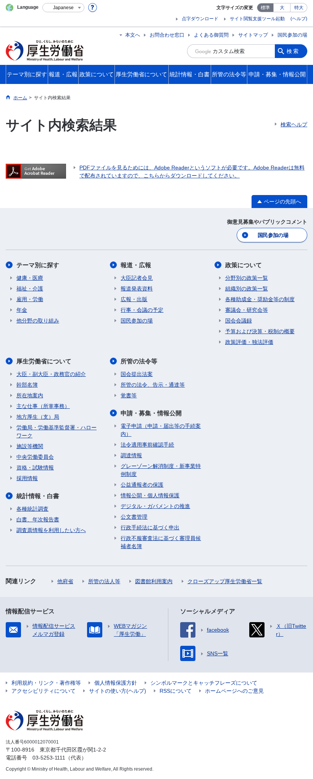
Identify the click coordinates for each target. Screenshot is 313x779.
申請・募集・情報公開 (151, 413)
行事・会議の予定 (142, 310)
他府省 (65, 581)
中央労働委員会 (35, 457)
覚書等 (129, 395)
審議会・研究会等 (246, 310)
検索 (293, 51)
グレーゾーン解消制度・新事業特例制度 (161, 470)
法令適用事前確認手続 (147, 445)
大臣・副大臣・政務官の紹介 (51, 374)
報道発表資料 (137, 288)
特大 (298, 7)
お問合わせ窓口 (167, 34)
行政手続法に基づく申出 (150, 527)
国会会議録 (238, 321)
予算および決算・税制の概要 (260, 331)
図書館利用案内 (154, 581)
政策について (243, 265)
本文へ (132, 34)
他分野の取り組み (37, 321)
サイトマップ (253, 34)
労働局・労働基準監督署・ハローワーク (56, 431)
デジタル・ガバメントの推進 (155, 506)
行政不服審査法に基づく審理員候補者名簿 (161, 542)
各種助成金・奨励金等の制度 (260, 299)
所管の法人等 (104, 581)
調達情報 (131, 455)
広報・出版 (134, 299)
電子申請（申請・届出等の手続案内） (161, 430)
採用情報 (27, 478)
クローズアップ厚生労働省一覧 (224, 581)
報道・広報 (136, 265)
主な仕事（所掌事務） (43, 406)
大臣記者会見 (137, 278)
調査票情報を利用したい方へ (51, 530)
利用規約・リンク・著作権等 (46, 683)
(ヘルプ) (298, 18)
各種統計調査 (32, 509)
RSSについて (176, 691)
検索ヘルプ (294, 124)
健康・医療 (29, 278)
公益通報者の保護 (142, 485)
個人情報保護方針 (115, 683)
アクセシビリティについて (43, 691)
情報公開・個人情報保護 (150, 495)
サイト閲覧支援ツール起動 (257, 18)
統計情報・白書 (37, 496)
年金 (21, 310)
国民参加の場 (292, 34)
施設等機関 (29, 446)
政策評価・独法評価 (249, 342)
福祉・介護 (29, 288)
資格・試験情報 (35, 467)
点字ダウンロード (200, 18)
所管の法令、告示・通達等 (153, 385)
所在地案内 (29, 395)
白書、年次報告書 (37, 519)
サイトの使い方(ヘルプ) (117, 691)
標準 (265, 7)
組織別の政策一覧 (246, 288)
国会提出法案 (137, 374)
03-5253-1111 (48, 758)
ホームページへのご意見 (234, 691)
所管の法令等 (139, 361)
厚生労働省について (43, 361)
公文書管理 (134, 517)
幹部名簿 (27, 385)
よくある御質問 (211, 34)
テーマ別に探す (37, 265)
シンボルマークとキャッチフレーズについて (203, 683)
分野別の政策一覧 (246, 278)
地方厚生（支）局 (37, 417)
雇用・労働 (29, 299)
